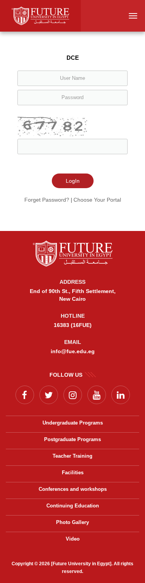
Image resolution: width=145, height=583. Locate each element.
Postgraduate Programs (72, 439)
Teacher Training (72, 456)
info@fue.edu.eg (73, 351)
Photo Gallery (72, 522)
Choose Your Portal (97, 200)
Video (73, 539)
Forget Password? (46, 200)
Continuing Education (72, 506)
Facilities (73, 472)
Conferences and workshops (73, 489)
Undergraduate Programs (73, 423)
